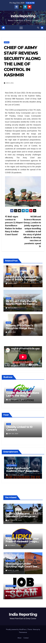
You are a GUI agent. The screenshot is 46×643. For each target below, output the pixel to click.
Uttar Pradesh (11, 586)
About (19, 638)
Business (10, 390)
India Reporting (23, 16)
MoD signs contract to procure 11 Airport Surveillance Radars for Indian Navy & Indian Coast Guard (14, 225)
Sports (8, 535)
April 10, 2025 (13, 595)
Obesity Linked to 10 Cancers (19, 428)
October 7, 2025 (14, 545)
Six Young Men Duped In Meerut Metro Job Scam (22, 590)
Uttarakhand (10, 560)
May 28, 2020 (13, 433)
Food (8, 424)
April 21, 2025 (13, 570)
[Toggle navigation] (21, 28)
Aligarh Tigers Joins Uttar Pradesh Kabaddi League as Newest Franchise (22, 541)
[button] (38, 28)
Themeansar (23, 632)
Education (9, 510)
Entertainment (11, 465)
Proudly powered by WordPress (16, 629)
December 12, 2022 (16, 475)
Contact (26, 638)
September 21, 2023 (16, 399)
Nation (7, 42)
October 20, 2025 (15, 520)
